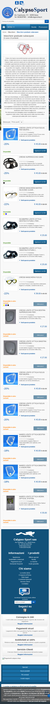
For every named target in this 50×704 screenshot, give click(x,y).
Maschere (11, 32)
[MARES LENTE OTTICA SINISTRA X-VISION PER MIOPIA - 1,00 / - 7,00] (10, 472)
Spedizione (16, 557)
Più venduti (25, 675)
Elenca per (6, 122)
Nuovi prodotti (25, 671)
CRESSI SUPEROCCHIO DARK (31, 157)
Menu (10, 27)
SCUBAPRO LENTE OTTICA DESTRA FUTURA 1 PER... (30, 220)
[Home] (3, 27)
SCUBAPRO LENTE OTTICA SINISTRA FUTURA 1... (30, 249)
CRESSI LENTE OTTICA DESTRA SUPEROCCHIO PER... (32, 311)
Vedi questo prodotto (28, 140)
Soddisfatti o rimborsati (16, 559)
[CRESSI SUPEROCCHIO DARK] (10, 163)
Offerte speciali (34, 557)
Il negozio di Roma (25, 575)
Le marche (33, 562)
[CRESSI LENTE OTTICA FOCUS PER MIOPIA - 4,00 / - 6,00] (10, 134)
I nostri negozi (25, 678)
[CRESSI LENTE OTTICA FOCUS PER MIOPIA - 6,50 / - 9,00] (10, 409)
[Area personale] (17, 2)
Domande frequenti (16, 564)
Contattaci (25, 584)
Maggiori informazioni (25, 624)
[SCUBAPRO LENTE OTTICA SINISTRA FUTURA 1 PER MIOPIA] (10, 254)
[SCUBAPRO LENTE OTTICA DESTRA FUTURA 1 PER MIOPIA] (10, 225)
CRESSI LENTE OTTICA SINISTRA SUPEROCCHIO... (32, 342)
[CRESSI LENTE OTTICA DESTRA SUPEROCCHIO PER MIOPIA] (10, 316)
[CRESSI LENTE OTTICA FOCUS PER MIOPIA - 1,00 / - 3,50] (10, 378)
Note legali (25, 577)
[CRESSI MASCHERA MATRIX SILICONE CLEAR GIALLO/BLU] (10, 194)
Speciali (25, 667)
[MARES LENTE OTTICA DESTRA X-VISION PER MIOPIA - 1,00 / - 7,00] (10, 440)
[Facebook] (25, 610)
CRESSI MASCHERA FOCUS (30, 277)
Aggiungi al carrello (40, 151)
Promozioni (43, 27)
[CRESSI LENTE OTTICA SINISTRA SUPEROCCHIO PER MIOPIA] (10, 347)
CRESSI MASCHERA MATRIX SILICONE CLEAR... (30, 189)
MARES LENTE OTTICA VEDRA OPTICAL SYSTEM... (31, 497)
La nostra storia (25, 573)
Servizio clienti (25, 581)
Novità (33, 27)
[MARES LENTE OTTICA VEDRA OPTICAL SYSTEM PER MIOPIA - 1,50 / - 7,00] (10, 503)
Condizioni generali (25, 579)
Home (4, 32)
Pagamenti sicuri (16, 562)
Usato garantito (34, 564)
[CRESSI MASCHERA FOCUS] (10, 283)
